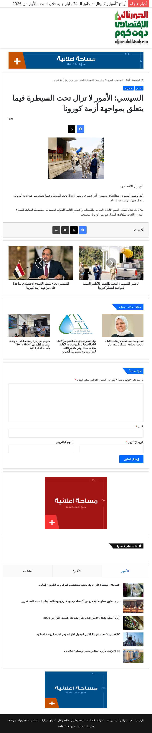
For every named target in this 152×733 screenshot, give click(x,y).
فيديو (80, 726)
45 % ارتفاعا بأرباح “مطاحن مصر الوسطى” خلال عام (92, 650)
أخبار (127, 79)
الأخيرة (77, 571)
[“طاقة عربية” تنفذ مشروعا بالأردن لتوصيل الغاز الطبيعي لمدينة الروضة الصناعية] (133, 639)
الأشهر (125, 571)
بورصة (109, 720)
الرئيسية (136, 79)
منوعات (12, 720)
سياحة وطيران (78, 720)
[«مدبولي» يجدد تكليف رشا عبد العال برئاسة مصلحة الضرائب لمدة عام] (122, 325)
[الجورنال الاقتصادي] (131, 28)
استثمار (34, 720)
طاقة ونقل (63, 720)
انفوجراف (71, 726)
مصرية (128, 88)
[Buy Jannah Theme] (76, 60)
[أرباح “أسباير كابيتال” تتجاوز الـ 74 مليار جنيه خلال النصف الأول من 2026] (133, 623)
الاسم (139, 426)
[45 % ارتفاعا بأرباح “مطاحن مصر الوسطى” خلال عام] (133, 656)
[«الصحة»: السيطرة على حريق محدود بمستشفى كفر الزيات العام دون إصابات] (133, 590)
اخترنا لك (90, 726)
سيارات (44, 720)
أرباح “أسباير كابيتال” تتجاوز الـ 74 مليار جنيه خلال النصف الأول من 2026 (81, 617)
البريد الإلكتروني (134, 442)
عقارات (100, 720)
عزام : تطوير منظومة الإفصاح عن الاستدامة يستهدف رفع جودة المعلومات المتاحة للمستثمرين (70, 601)
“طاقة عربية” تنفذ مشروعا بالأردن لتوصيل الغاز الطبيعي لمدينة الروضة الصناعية (77, 634)
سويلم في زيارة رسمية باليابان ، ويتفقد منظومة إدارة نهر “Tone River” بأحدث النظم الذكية (29, 344)
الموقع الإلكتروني (64, 442)
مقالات (61, 726)
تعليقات (27, 571)
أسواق (52, 720)
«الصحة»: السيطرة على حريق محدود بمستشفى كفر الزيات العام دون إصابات (79, 584)
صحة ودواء (23, 720)
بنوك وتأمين (121, 720)
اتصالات (91, 720)
